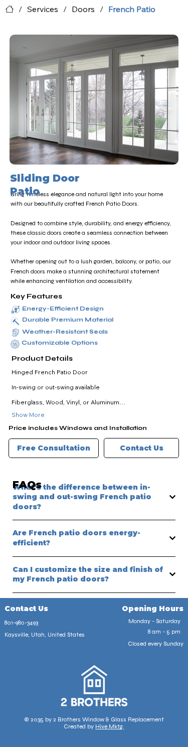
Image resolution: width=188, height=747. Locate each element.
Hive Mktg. (109, 726)
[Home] (10, 9)
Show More (28, 414)
